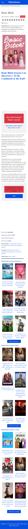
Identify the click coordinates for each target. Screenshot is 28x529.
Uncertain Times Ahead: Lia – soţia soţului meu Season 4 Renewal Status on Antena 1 (12, 245)
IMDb (7, 169)
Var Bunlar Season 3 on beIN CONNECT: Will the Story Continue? (20, 452)
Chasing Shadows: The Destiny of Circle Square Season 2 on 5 (7, 452)
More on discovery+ (14, 341)
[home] (14, 2)
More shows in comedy (14, 511)
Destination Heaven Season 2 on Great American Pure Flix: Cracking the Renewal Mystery (20, 393)
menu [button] (2, 2)
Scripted (9, 241)
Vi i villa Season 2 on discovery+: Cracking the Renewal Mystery (20, 335)
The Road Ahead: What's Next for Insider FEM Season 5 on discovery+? (7, 310)
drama (9, 256)
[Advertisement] (14, 96)
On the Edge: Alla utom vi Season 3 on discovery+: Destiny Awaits (20, 310)
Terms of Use (16, 525)
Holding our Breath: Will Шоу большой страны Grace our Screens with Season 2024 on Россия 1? (20, 504)
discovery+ (11, 238)
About (21, 524)
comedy (13, 256)
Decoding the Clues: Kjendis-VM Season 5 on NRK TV (7, 477)
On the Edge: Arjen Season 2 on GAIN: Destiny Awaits (20, 420)
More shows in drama (14, 425)
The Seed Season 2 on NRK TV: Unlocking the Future (7, 420)
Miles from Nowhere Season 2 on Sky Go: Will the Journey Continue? (20, 365)
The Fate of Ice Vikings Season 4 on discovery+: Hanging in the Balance (7, 283)
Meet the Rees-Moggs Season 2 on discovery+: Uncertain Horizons (7, 335)
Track (14, 196)
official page (20, 174)
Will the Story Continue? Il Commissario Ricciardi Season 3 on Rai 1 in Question (11, 251)
